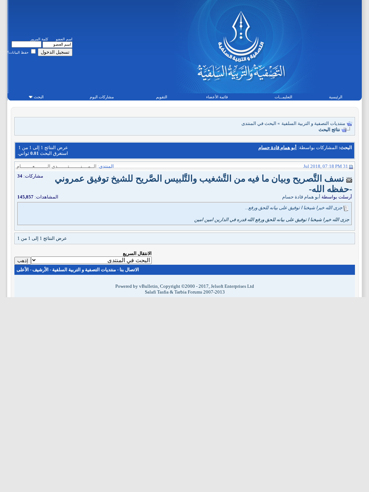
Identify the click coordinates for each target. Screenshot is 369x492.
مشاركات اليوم (102, 97)
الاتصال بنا (129, 269)
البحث (39, 97)
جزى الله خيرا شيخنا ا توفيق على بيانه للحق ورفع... (293, 207)
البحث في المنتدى (258, 123)
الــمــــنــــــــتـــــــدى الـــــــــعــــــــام (57, 166)
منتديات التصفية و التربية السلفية (313, 123)
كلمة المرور (39, 39)
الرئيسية (335, 97)
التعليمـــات (283, 97)
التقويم (161, 97)
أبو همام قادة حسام (301, 197)
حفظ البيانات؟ (18, 52)
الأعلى (23, 269)
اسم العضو (64, 39)
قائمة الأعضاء (217, 97)
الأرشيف (40, 269)
